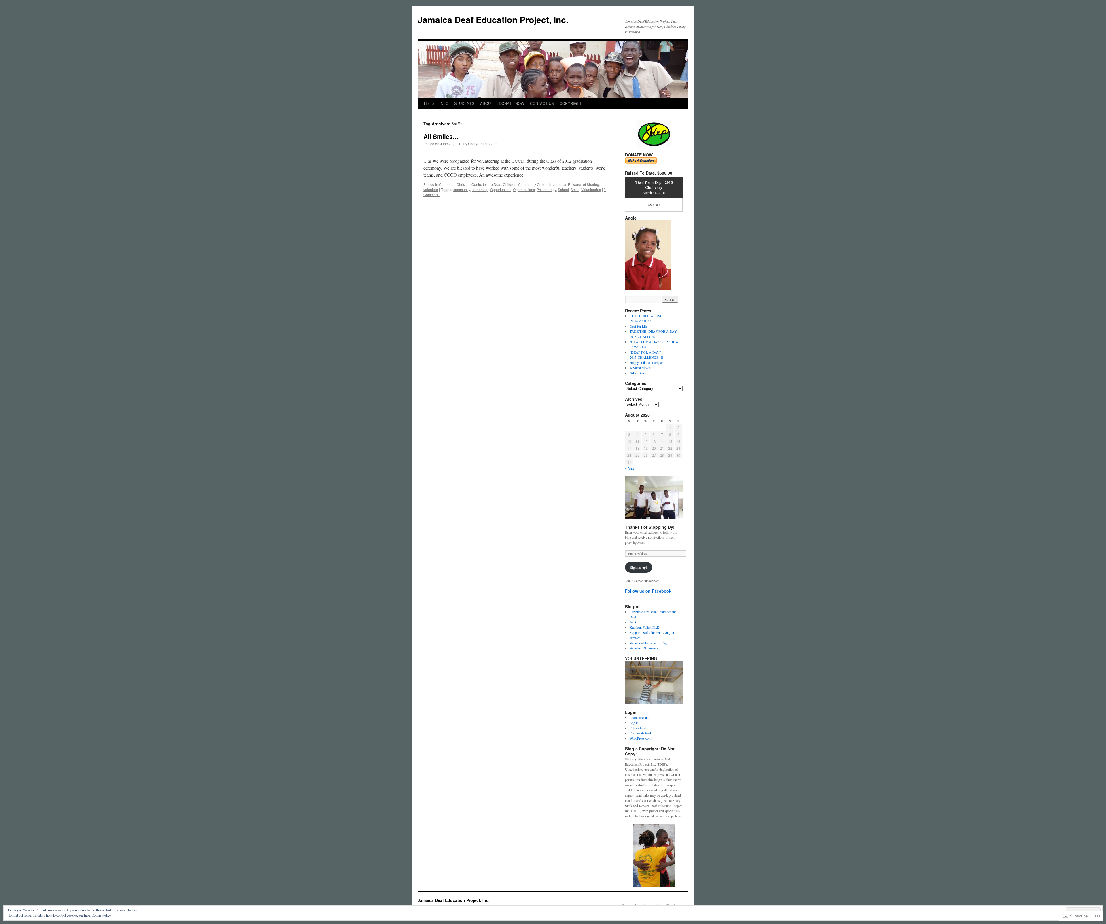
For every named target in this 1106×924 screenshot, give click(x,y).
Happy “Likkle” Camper (646, 362)
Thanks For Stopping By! (650, 527)
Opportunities (500, 189)
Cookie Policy (101, 915)
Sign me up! (638, 567)
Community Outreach (534, 184)
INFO (444, 103)
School (563, 189)
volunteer (430, 189)
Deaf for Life (638, 326)
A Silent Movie (640, 367)
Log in (634, 722)
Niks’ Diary (638, 373)
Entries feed (638, 727)
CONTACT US (542, 103)
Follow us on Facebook (648, 591)
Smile (575, 189)
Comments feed (640, 733)
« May (630, 468)
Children (509, 184)
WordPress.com (640, 738)
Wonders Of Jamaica (644, 648)
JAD (633, 622)
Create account (639, 717)
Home (429, 103)
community (461, 189)
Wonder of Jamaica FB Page (649, 642)
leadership (480, 189)
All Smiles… (441, 136)
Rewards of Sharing (583, 184)
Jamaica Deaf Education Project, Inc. (493, 19)
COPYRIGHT (571, 103)
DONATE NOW (511, 103)
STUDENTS (464, 103)
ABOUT (486, 103)
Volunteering (591, 189)
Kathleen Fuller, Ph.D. (645, 627)
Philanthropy (546, 189)
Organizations (524, 189)
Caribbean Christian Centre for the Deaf (470, 184)
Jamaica (559, 184)
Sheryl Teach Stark (482, 143)
